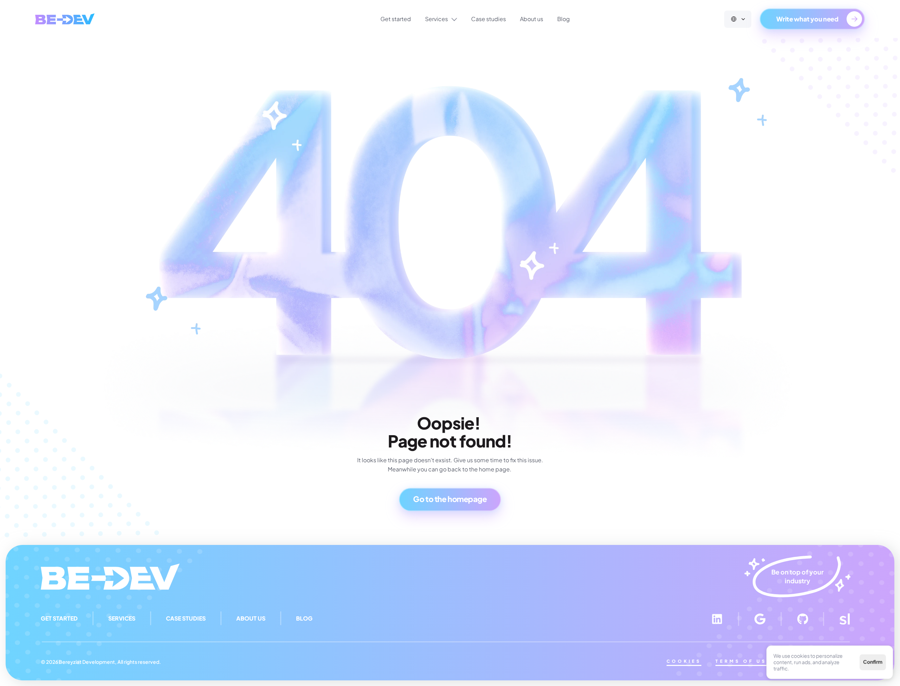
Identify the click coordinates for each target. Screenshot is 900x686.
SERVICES (121, 618)
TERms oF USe (743, 661)
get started (59, 618)
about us (250, 618)
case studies (186, 618)
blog (304, 618)
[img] (65, 18)
